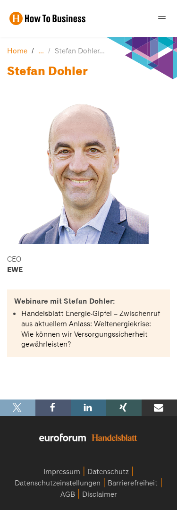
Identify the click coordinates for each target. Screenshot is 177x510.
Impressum (61, 472)
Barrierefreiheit (133, 483)
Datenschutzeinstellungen (58, 483)
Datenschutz (108, 472)
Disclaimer (99, 494)
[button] (17, 408)
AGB (67, 494)
